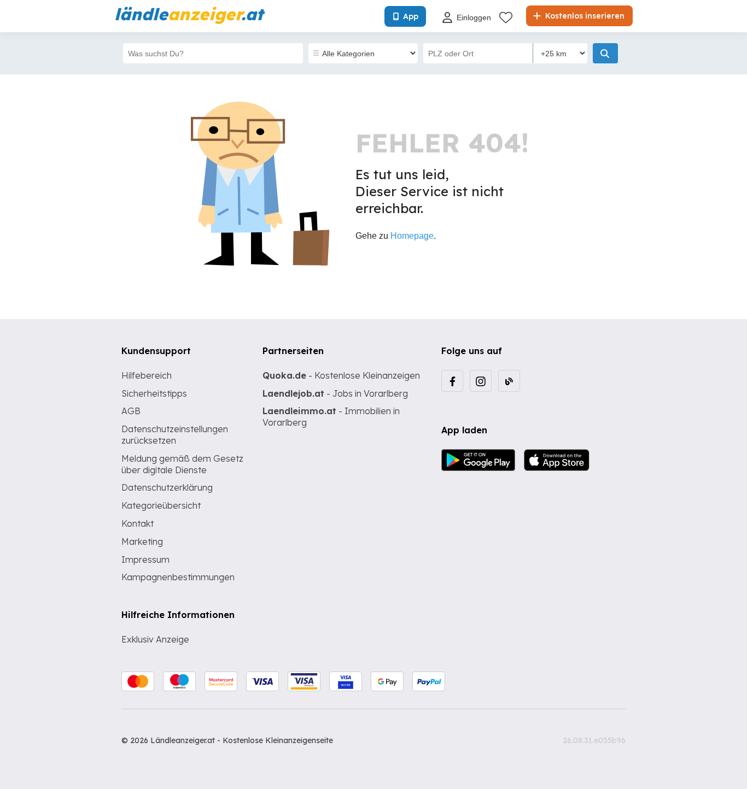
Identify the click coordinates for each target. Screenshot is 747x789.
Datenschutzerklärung (167, 487)
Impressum (145, 559)
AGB (131, 410)
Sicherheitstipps (154, 393)
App (410, 16)
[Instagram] (480, 380)
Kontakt (137, 523)
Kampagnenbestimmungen (178, 577)
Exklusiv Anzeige (155, 639)
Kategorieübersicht (161, 505)
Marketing (142, 541)
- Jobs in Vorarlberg (335, 393)
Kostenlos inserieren (584, 16)
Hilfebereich (146, 375)
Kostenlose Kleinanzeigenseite (278, 740)
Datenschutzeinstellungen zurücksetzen (174, 434)
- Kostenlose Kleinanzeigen (341, 375)
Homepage (412, 235)
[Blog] (509, 380)
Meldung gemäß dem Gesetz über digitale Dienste (182, 464)
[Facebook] (452, 380)
